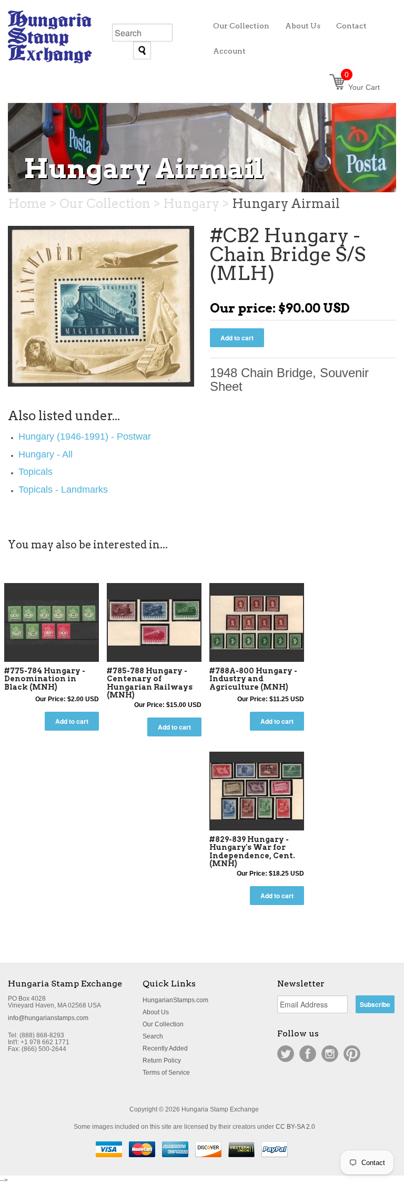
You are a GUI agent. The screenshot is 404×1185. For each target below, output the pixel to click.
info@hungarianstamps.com (48, 1018)
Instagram (329, 1053)
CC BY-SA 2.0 (295, 1126)
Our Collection (163, 1024)
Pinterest (352, 1053)
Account (229, 51)
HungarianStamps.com (175, 1000)
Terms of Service (166, 1072)
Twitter (285, 1053)
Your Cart (362, 87)
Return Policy (162, 1060)
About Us (156, 1012)
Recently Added (165, 1048)
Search (153, 1036)
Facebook (307, 1053)
